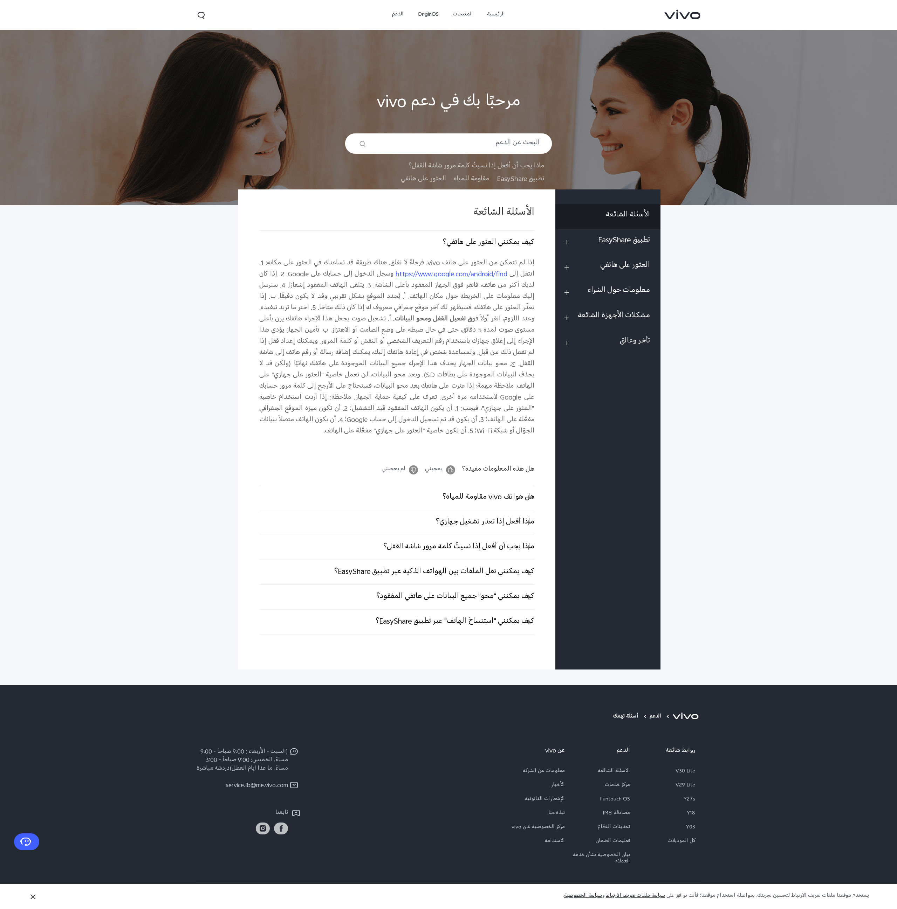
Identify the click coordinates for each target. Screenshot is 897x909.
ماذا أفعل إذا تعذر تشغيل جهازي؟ (485, 522)
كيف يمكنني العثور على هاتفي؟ (488, 243)
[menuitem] (607, 216)
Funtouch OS (615, 800)
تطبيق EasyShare (520, 179)
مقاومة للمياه (471, 179)
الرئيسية (496, 15)
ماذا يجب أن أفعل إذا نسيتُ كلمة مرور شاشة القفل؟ (476, 166)
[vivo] (686, 717)
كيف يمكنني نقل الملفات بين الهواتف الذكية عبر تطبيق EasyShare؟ (434, 572)
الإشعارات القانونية (545, 800)
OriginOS (428, 15)
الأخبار (558, 786)
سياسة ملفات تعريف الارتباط (635, 896)
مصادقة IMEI (616, 814)
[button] (201, 15)
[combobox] (448, 143)
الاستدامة (555, 842)
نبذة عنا (556, 814)
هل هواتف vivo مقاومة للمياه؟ (488, 497)
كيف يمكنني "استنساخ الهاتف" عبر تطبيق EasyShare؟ (455, 622)
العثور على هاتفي (423, 179)
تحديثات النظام (614, 828)
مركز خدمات (617, 786)
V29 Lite (685, 786)
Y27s (689, 800)
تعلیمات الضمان (613, 842)
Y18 (691, 814)
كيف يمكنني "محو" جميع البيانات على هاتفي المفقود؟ (455, 597)
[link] (682, 14)
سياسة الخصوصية (583, 896)
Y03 (690, 828)
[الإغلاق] (33, 897)
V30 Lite (685, 772)
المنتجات (463, 15)
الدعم (398, 15)
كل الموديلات (681, 842)
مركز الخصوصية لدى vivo (538, 828)
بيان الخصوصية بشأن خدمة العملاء (601, 859)
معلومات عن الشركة (544, 772)
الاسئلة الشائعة (614, 772)
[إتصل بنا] (26, 841)
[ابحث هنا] (362, 143)
